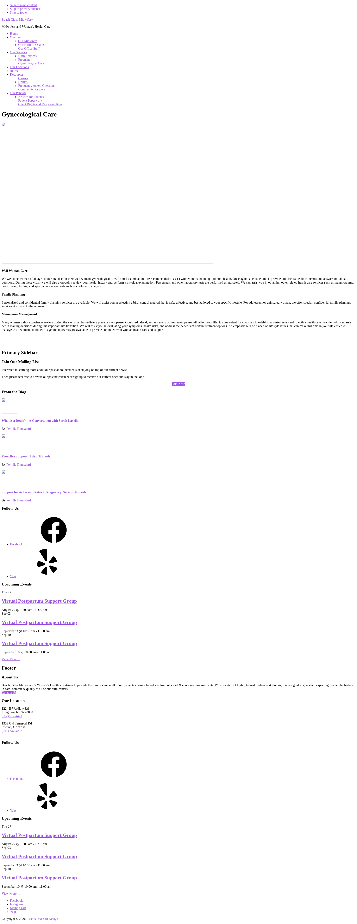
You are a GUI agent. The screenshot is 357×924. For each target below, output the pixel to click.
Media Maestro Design (43, 918)
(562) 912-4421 (12, 716)
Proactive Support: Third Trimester (27, 456)
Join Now (178, 384)
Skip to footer (19, 12)
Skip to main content (23, 5)
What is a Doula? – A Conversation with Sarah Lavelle (40, 420)
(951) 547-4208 (12, 731)
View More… (11, 659)
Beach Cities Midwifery (17, 19)
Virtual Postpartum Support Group (39, 601)
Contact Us (9, 692)
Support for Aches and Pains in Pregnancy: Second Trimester (45, 492)
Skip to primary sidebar (25, 9)
